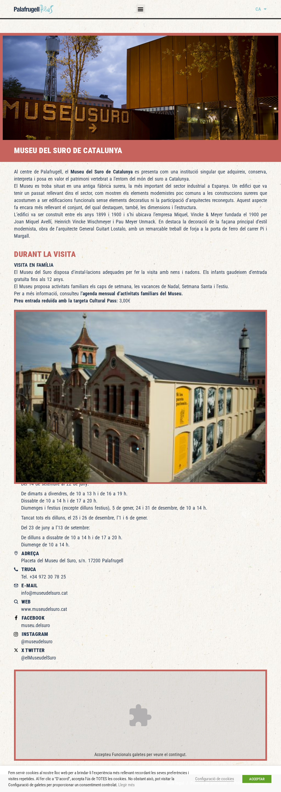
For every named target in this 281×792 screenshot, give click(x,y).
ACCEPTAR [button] (257, 779)
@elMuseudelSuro (38, 658)
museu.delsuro (35, 625)
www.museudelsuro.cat (44, 609)
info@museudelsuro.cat (44, 593)
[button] (140, 8)
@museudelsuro (36, 641)
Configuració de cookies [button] (214, 778)
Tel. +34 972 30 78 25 (43, 577)
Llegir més (126, 784)
